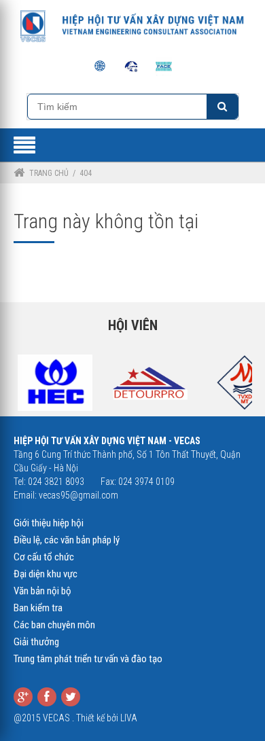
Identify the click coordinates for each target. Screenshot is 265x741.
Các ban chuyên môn (54, 625)
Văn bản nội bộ (42, 591)
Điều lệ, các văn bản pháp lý (67, 540)
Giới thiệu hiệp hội (49, 523)
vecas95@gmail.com (78, 495)
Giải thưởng (36, 642)
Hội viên (133, 325)
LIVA (128, 717)
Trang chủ (49, 173)
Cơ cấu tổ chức (44, 557)
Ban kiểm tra (38, 608)
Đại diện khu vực (45, 574)
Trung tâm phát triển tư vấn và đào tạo (88, 659)
